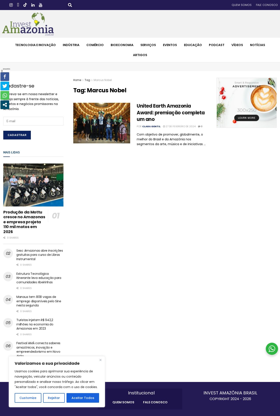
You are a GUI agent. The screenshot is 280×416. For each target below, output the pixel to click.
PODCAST (216, 45)
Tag (87, 80)
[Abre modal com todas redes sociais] (4, 104)
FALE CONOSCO (267, 5)
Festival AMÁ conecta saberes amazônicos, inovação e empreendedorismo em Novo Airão (38, 349)
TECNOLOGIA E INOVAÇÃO (35, 45)
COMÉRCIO (95, 45)
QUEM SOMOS (242, 5)
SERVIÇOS (148, 45)
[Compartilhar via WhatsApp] (4, 95)
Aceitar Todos (83, 398)
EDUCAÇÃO (193, 45)
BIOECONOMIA (122, 45)
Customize (27, 398)
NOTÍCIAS (257, 45)
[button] (70, 5)
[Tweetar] (4, 86)
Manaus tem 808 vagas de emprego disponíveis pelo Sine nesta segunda (38, 301)
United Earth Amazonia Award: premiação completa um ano (171, 113)
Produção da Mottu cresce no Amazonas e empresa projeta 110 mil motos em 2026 (24, 221)
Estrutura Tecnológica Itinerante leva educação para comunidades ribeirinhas (38, 278)
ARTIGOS (140, 55)
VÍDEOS (237, 45)
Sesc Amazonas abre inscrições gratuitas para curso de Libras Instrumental (39, 254)
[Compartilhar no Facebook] (4, 76)
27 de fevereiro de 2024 (180, 126)
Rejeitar (54, 398)
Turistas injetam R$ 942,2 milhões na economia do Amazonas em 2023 (34, 324)
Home (77, 80)
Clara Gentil (151, 126)
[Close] (100, 360)
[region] (57, 381)
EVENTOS (170, 45)
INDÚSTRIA (71, 45)
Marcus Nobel (103, 80)
